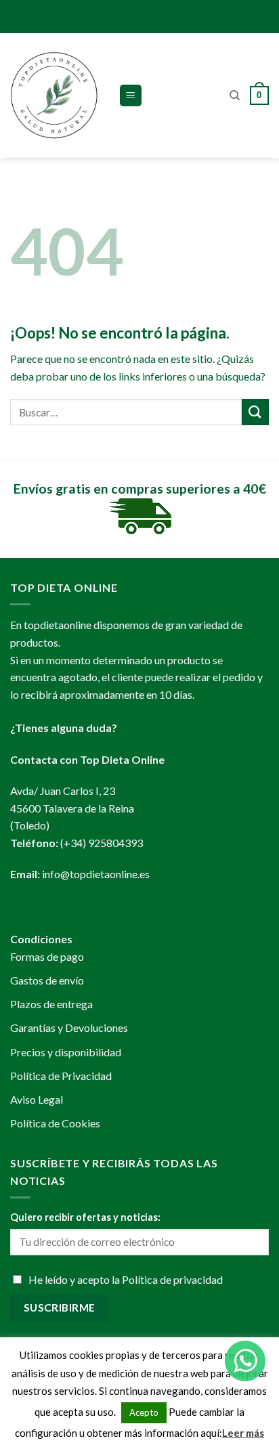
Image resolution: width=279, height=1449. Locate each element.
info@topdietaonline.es (96, 873)
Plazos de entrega (51, 1003)
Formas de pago (47, 956)
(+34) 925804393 (101, 842)
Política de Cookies (55, 1123)
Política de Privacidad (61, 1075)
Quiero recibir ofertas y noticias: (85, 1217)
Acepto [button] (143, 1412)
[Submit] (255, 412)
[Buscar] (235, 95)
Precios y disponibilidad (65, 1051)
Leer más (243, 1433)
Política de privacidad (172, 1279)
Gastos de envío (47, 980)
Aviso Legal (36, 1099)
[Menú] (131, 96)
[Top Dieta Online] (54, 95)
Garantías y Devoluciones (69, 1027)
